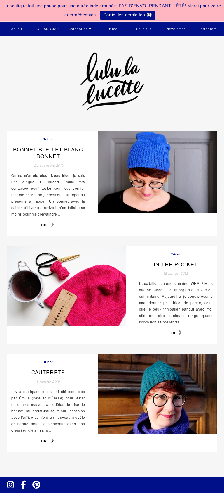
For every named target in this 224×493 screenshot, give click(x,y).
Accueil (16, 29)
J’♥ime (112, 29)
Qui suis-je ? (48, 29)
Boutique (144, 29)
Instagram (208, 29)
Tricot (48, 139)
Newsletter (176, 29)
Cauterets (48, 372)
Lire (45, 225)
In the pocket (176, 264)
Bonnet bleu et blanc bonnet (48, 152)
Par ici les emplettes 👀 (128, 14)
